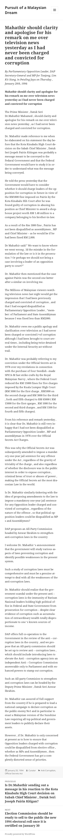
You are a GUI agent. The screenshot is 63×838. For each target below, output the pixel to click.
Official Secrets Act (14, 773)
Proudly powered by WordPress (20, 834)
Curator (32, 770)
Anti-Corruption (48, 770)
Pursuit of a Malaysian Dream (25, 10)
